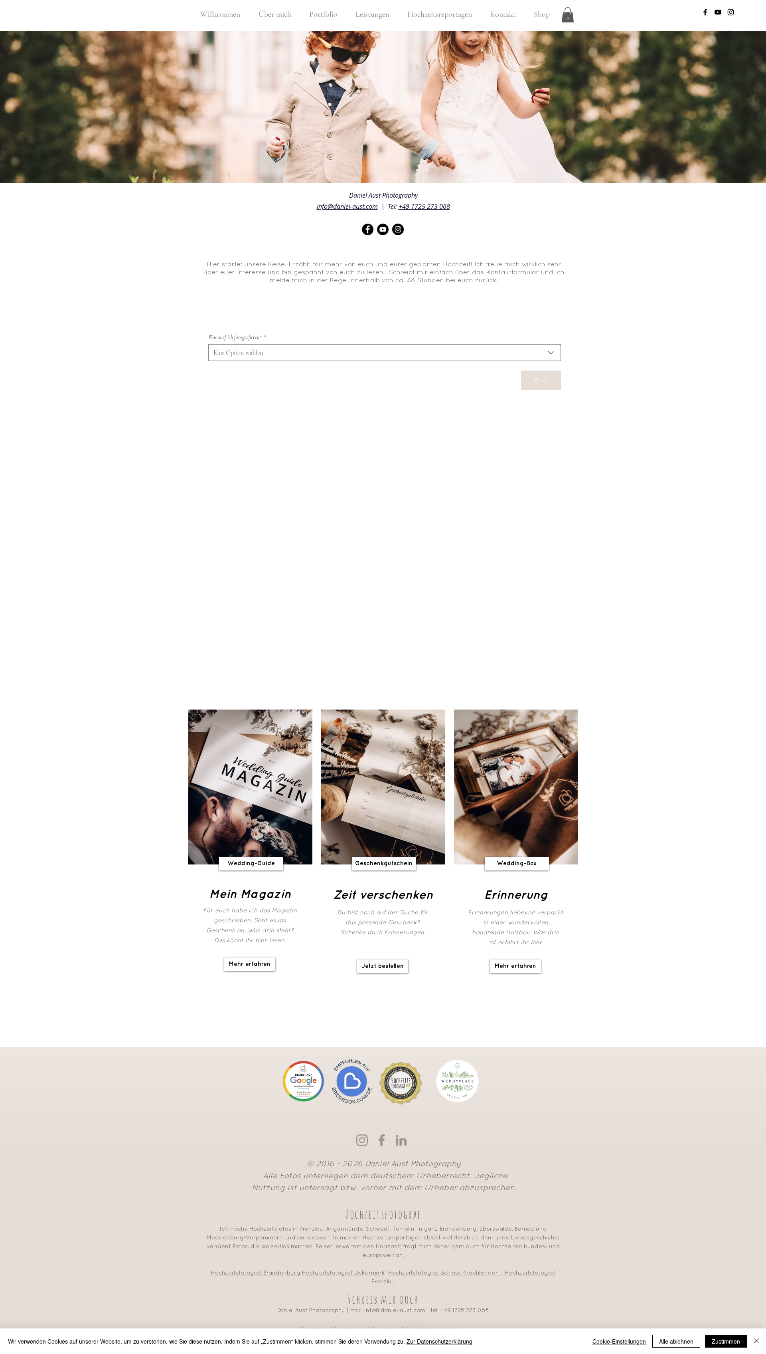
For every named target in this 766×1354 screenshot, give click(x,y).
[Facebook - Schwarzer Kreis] (367, 229)
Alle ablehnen (676, 1341)
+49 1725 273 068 (424, 206)
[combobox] (384, 352)
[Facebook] (381, 1140)
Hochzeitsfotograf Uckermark (343, 1273)
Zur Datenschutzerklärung (439, 1341)
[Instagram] (362, 1140)
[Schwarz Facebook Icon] (705, 12)
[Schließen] (756, 1341)
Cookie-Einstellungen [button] (619, 1341)
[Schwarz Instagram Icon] (731, 12)
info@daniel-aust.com (347, 206)
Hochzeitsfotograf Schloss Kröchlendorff (445, 1273)
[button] (567, 14)
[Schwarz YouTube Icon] (718, 12)
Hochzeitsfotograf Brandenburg (255, 1273)
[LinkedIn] (401, 1140)
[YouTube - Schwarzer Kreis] (383, 229)
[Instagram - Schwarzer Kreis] (398, 229)
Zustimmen (726, 1341)
